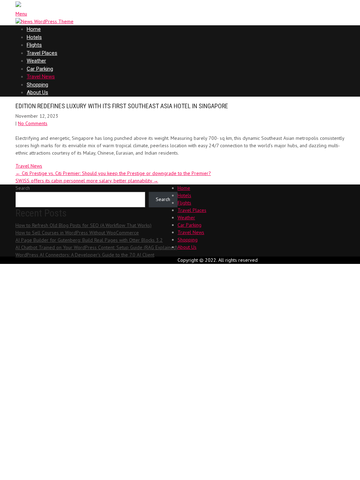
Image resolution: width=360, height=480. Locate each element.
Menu (21, 14)
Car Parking (40, 69)
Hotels (34, 37)
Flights (34, 45)
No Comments (32, 123)
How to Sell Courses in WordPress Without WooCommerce (77, 232)
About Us (37, 92)
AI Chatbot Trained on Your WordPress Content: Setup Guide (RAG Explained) (96, 247)
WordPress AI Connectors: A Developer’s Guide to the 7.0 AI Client (84, 255)
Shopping (37, 85)
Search (22, 188)
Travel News (41, 76)
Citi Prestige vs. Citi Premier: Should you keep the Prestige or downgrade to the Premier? (113, 173)
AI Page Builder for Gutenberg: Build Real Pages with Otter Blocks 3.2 (89, 240)
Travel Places (42, 53)
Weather (36, 61)
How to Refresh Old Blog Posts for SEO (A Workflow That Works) (83, 225)
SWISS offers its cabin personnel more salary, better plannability (86, 180)
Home (34, 29)
